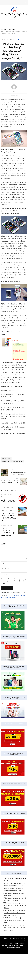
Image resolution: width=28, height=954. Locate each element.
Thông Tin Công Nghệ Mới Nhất (14, 16)
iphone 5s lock (5, 512)
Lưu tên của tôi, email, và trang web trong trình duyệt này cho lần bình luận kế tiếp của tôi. (15, 581)
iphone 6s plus (5, 530)
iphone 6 (3, 513)
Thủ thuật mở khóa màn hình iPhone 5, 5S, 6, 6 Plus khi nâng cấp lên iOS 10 (8, 518)
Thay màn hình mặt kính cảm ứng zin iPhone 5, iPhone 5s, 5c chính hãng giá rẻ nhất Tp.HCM (14, 913)
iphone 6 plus (20, 39)
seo (14, 91)
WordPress (17, 948)
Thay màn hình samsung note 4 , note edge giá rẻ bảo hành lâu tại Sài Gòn (15, 905)
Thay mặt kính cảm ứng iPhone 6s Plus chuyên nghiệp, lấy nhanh (8, 534)
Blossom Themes (18, 945)
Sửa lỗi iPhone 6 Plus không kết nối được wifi (8, 501)
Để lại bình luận (14, 95)
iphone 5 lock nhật (7, 510)
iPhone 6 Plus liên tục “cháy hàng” (12, 461)
